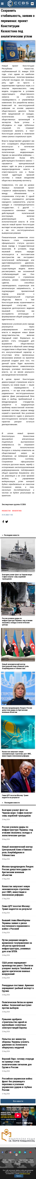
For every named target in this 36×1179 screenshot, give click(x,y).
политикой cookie (24, 1173)
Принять (18, 1176)
